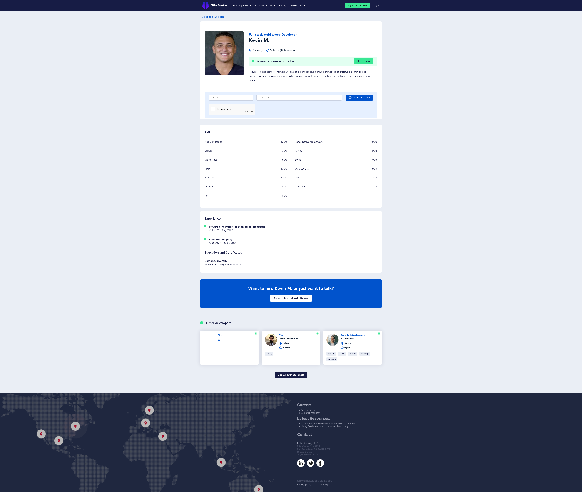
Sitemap (324, 484)
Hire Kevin (363, 61)
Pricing (282, 5)
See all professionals (291, 375)
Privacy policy (304, 484)
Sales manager (308, 410)
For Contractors (263, 5)
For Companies (240, 5)
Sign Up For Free (357, 5)
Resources (297, 5)
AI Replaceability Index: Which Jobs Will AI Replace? (328, 423)
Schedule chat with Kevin (291, 298)
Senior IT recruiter (310, 412)
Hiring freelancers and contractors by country (324, 426)
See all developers (214, 16)
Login (376, 5)
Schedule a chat (361, 97)
